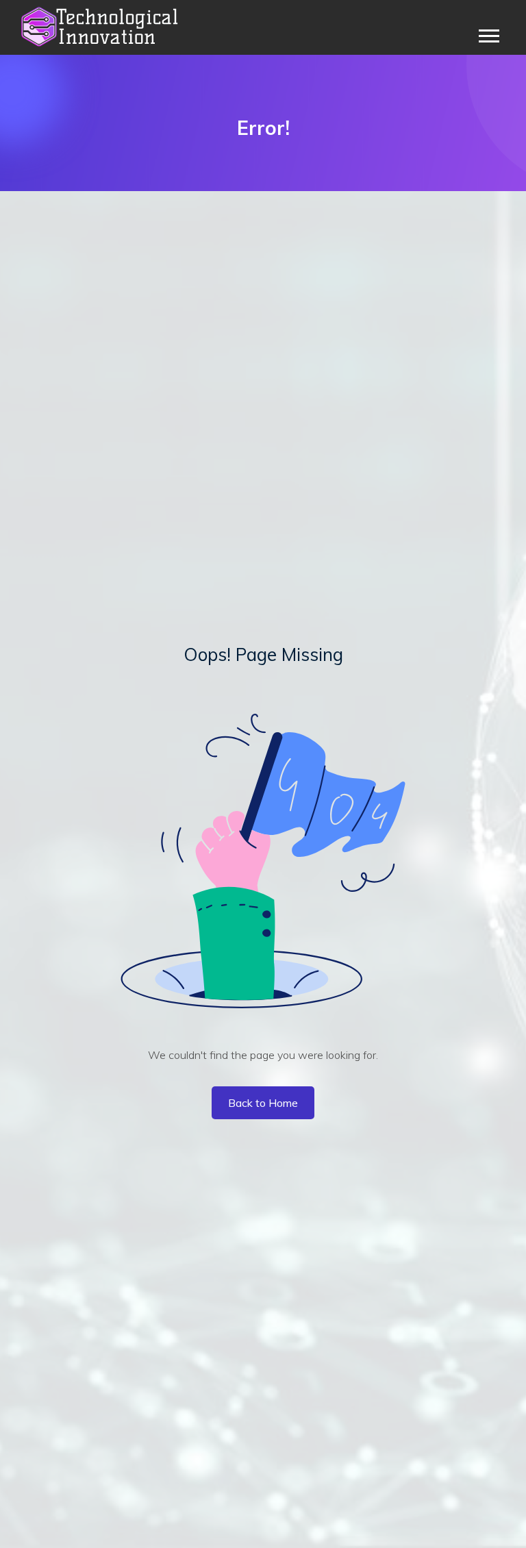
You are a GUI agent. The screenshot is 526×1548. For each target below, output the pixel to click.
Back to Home (263, 1103)
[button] (488, 33)
